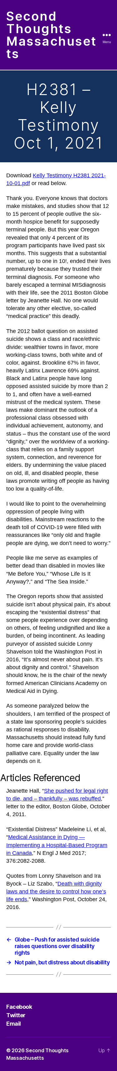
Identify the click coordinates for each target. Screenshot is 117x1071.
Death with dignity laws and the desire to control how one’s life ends (56, 891)
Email (13, 1023)
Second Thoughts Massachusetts (51, 35)
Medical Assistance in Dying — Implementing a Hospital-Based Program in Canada (56, 845)
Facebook (19, 1006)
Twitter (16, 1015)
